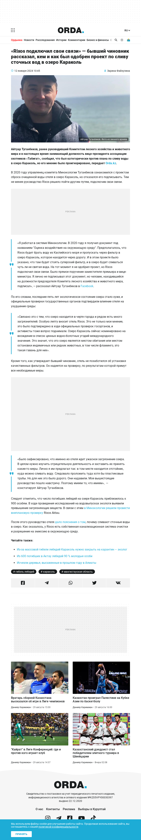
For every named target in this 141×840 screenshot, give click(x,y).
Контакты (53, 809)
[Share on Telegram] (47, 583)
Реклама (69, 809)
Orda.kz (111, 163)
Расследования (45, 40)
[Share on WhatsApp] (70, 583)
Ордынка (16, 40)
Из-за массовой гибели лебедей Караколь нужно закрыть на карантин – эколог (72, 549)
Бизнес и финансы (98, 40)
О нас (39, 809)
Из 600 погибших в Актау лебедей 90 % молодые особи (54, 556)
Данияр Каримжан (21, 707)
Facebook (87, 286)
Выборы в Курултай (92, 809)
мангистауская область (78, 571)
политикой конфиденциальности (58, 826)
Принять (21, 834)
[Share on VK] (118, 583)
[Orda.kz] (70, 790)
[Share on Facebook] (23, 583)
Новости (29, 40)
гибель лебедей (25, 571)
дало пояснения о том (70, 522)
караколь (49, 571)
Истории (61, 40)
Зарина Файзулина (118, 70)
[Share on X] (94, 583)
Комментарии (76, 40)
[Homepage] (71, 30)
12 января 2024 (23, 70)
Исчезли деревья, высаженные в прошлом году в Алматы (56, 562)
